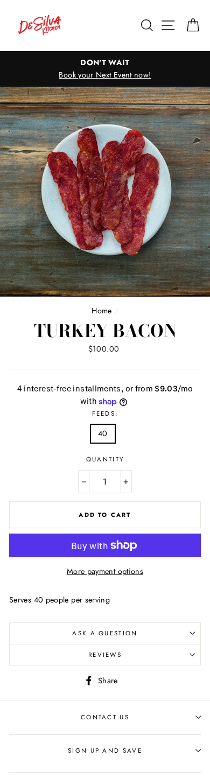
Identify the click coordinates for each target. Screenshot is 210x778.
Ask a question (104, 633)
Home (101, 310)
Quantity (105, 459)
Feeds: (105, 413)
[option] (105, 69)
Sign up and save (105, 750)
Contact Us (105, 717)
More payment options (105, 571)
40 (103, 433)
